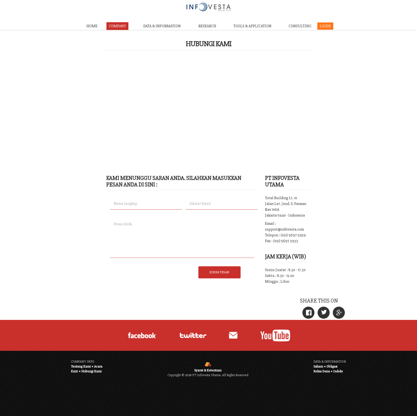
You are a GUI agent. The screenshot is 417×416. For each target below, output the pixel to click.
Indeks (338, 371)
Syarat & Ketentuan (208, 370)
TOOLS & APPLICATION (252, 26)
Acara (98, 366)
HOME (91, 26)
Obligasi (332, 366)
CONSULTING (300, 26)
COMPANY (117, 26)
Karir (74, 371)
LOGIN (325, 26)
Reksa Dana (321, 371)
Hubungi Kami (91, 371)
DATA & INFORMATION (162, 26)
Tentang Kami (81, 366)
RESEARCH (207, 26)
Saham (318, 366)
